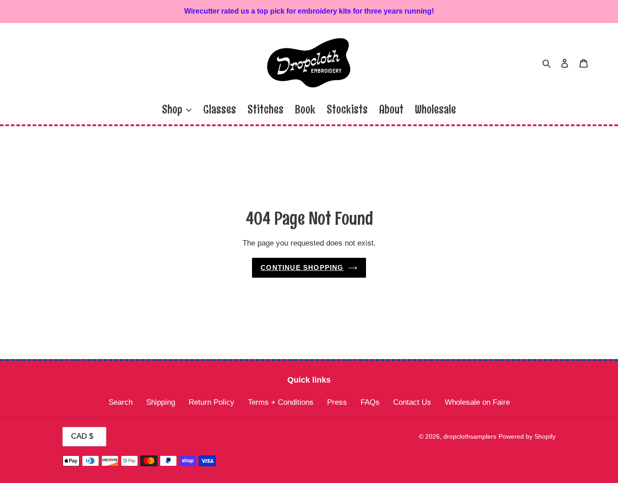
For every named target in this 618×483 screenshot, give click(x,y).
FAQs (370, 402)
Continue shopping (302, 267)
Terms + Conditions (281, 402)
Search (121, 402)
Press (337, 402)
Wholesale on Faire (477, 402)
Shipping (160, 402)
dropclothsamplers (469, 436)
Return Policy (211, 402)
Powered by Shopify (527, 436)
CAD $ (82, 436)
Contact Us (412, 402)
